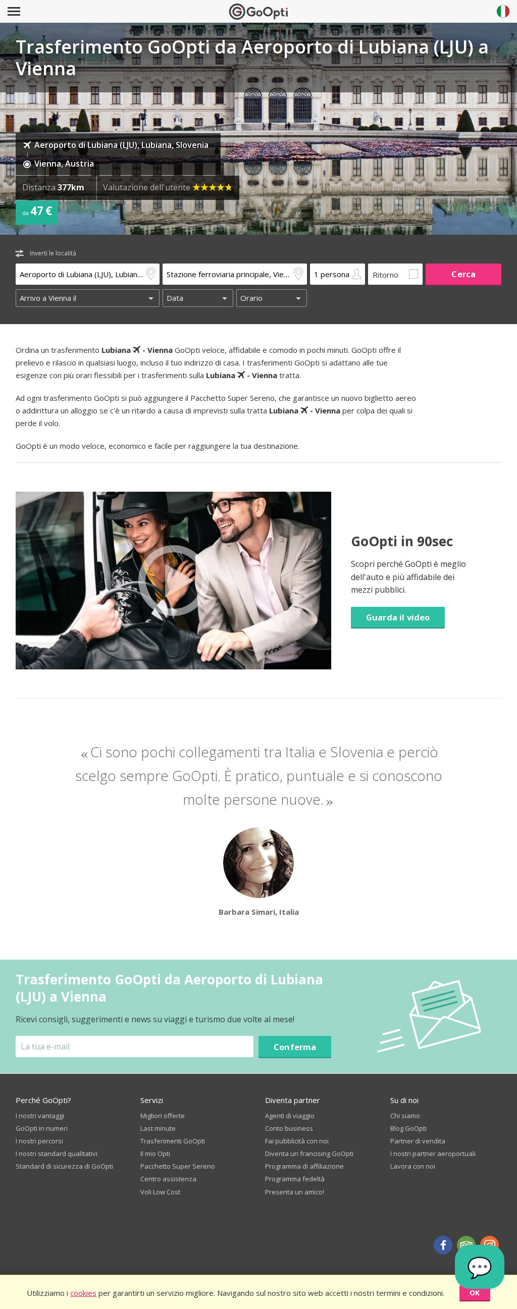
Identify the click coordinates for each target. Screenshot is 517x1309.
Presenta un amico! (294, 1191)
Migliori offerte (162, 1115)
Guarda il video (398, 617)
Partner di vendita (417, 1140)
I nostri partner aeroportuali (433, 1153)
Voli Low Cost (160, 1191)
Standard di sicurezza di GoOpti (64, 1166)
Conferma (295, 1047)
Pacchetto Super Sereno (177, 1166)
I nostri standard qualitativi (56, 1153)
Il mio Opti (155, 1153)
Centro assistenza (168, 1178)
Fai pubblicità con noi (297, 1140)
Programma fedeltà (295, 1178)
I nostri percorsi (39, 1140)
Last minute (158, 1128)
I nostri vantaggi (40, 1115)
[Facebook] (443, 1245)
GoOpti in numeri (42, 1128)
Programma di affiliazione (304, 1166)
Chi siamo (405, 1115)
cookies (83, 1293)
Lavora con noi (412, 1166)
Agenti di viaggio (290, 1115)
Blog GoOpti (408, 1128)
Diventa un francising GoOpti (309, 1153)
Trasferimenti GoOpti (172, 1140)
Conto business (289, 1128)
